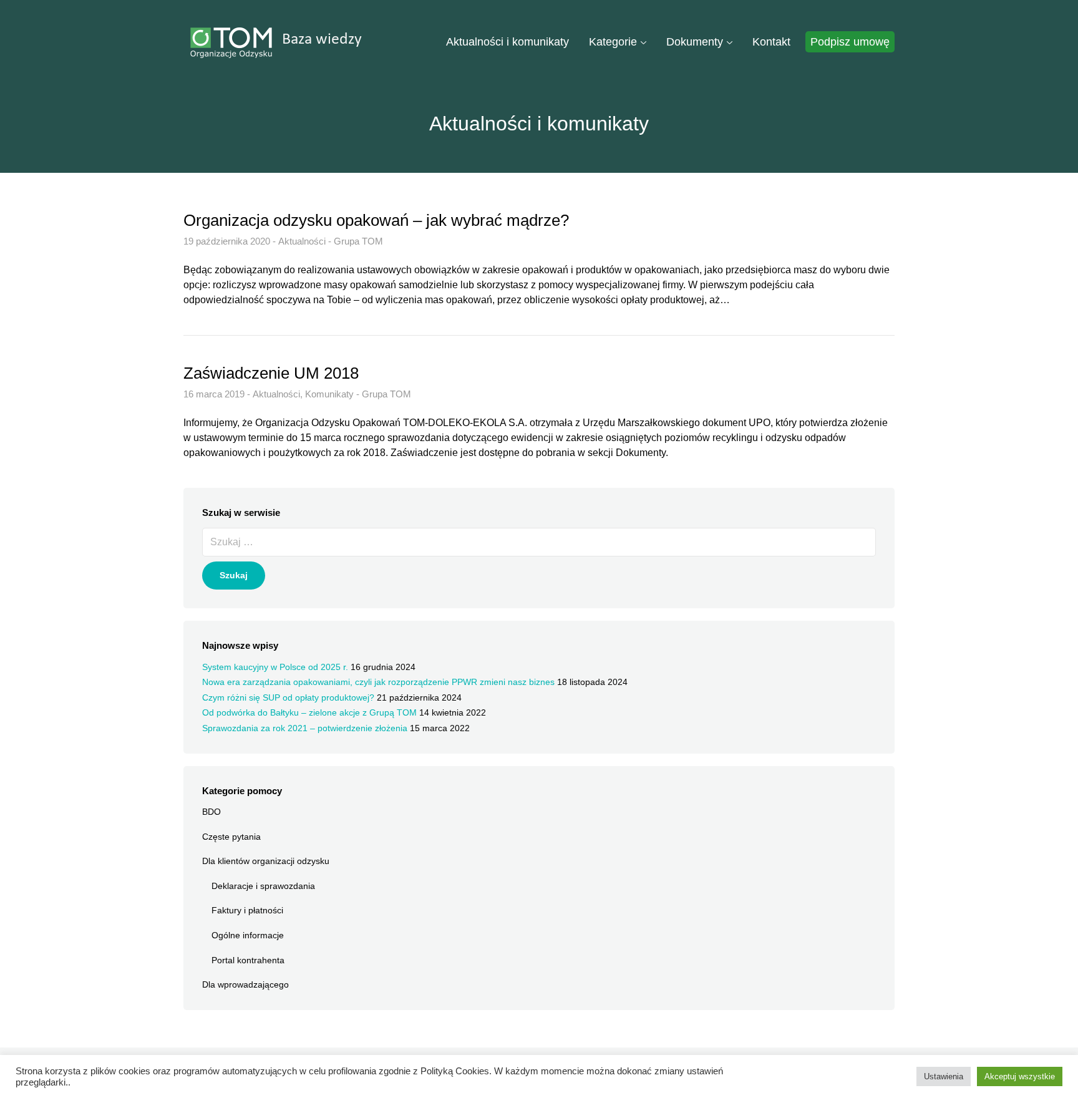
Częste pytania (231, 837)
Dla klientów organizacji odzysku (265, 861)
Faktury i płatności (247, 910)
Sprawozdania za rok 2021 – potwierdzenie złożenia (304, 728)
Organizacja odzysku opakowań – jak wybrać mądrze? (376, 220)
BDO (211, 812)
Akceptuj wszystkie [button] (1019, 1076)
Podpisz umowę (850, 42)
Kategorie (613, 42)
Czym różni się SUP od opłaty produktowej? (288, 697)
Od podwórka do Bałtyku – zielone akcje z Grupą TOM (309, 712)
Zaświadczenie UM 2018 (271, 373)
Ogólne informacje (247, 935)
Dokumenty (694, 42)
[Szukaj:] (539, 544)
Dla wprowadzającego (245, 984)
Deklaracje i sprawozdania (263, 886)
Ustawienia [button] (943, 1076)
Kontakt (771, 42)
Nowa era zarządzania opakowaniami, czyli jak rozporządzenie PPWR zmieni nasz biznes (378, 682)
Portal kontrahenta (247, 960)
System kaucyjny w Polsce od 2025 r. (275, 667)
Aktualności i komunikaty (507, 42)
